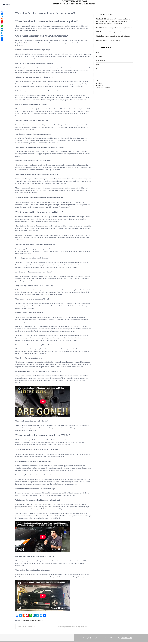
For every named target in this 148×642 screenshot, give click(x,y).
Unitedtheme (126, 638)
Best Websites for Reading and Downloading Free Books (114, 28)
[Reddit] (2, 19)
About (98, 81)
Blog (97, 52)
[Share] (2, 40)
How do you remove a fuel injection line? (73, 627)
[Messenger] (2, 36)
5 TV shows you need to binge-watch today (110, 32)
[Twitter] (2, 16)
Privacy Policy (100, 85)
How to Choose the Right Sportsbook (108, 40)
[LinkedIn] (2, 29)
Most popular (100, 60)
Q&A (98, 69)
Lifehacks (99, 56)
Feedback (99, 83)
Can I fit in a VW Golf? (26, 627)
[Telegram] (2, 33)
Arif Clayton (40, 17)
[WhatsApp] (2, 26)
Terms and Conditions (103, 88)
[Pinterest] (2, 22)
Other (98, 65)
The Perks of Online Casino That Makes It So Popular (113, 36)
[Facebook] (2, 12)
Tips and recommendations (33, 620)
